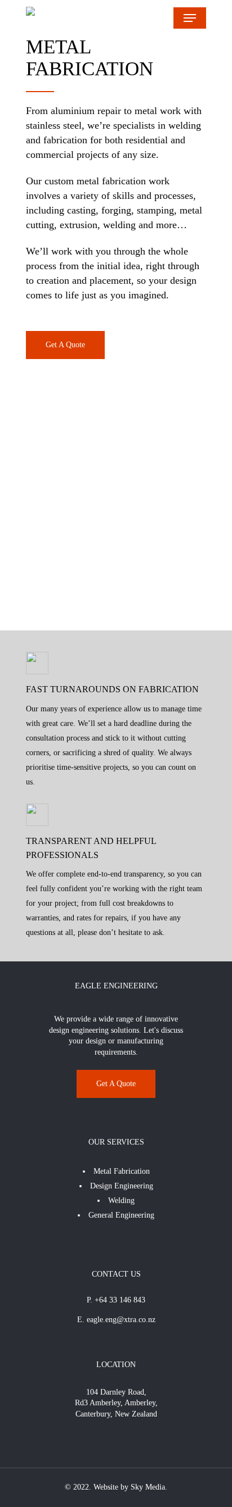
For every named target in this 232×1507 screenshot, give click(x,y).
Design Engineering (121, 1186)
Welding (121, 1200)
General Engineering (121, 1215)
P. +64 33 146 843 (116, 1300)
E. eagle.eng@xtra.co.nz (116, 1319)
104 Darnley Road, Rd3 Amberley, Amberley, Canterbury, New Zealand (116, 1403)
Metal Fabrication (121, 1171)
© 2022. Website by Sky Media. (116, 1487)
